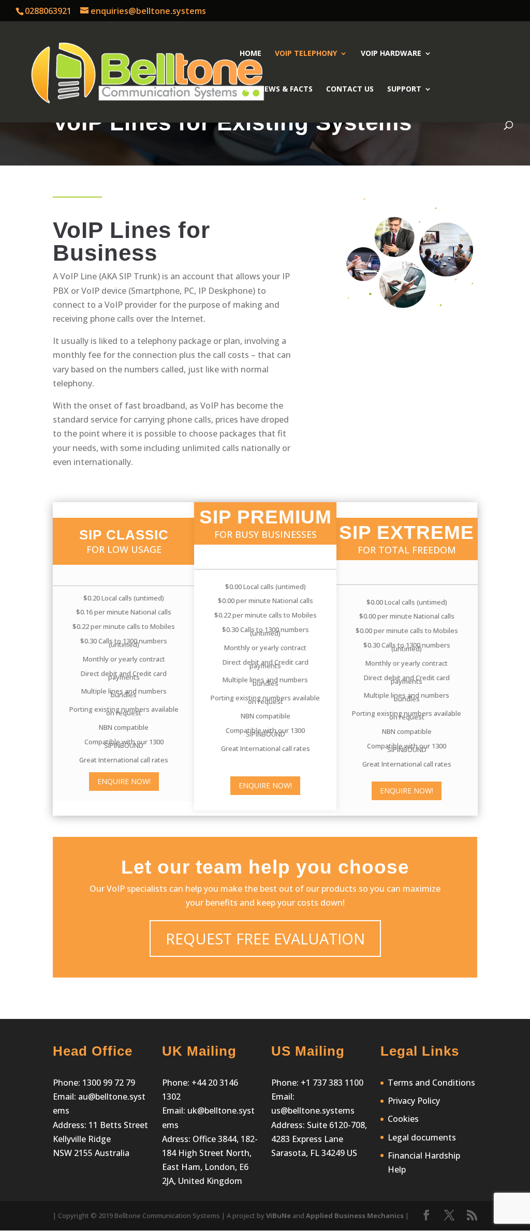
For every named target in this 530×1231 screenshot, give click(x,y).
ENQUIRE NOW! (124, 781)
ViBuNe (278, 1215)
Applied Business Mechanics (355, 1215)
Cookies (403, 1118)
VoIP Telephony (306, 54)
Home (250, 54)
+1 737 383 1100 (332, 1082)
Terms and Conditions (431, 1082)
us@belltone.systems (313, 1110)
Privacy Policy (414, 1100)
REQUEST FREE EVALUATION (265, 938)
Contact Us (350, 89)
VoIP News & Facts (276, 89)
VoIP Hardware (391, 54)
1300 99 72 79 (107, 1082)
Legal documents (422, 1137)
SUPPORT (404, 89)
